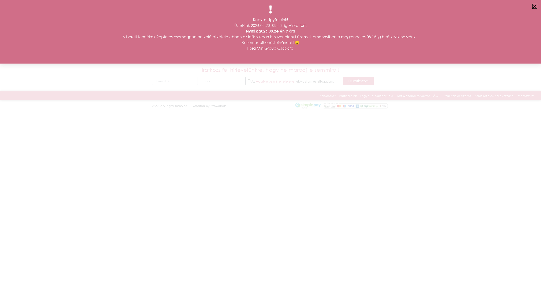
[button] (535, 6)
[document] (270, 152)
